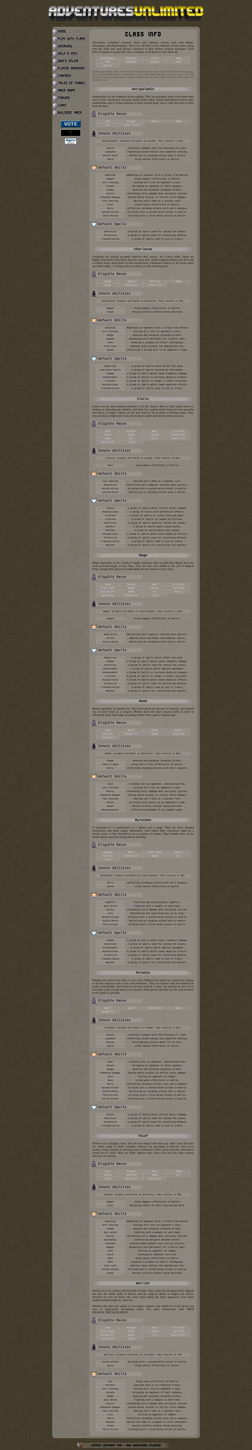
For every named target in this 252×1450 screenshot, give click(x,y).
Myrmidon (131, 62)
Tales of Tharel (69, 84)
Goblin (155, 121)
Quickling (131, 285)
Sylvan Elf (155, 285)
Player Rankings (69, 69)
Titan (131, 442)
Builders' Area (69, 113)
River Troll (131, 125)
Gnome (107, 281)
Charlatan (131, 58)
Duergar (131, 121)
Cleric (155, 58)
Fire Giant (178, 431)
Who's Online (69, 61)
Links (69, 106)
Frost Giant (108, 588)
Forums (69, 98)
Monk (107, 62)
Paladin (154, 62)
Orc (108, 125)
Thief (178, 62)
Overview (69, 47)
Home (69, 32)
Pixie (107, 285)
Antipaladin (108, 58)
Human (178, 121)
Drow (107, 121)
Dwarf (155, 431)
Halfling (155, 281)
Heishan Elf (178, 435)
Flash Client (69, 39)
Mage (178, 58)
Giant (107, 435)
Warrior (107, 65)
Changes (69, 76)
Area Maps (69, 91)
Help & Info (69, 54)
